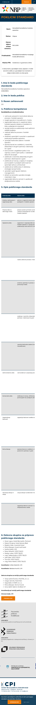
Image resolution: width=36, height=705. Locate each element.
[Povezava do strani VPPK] (13, 648)
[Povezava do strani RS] (18, 667)
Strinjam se (14, 702)
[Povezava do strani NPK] (10, 613)
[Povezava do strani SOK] (8, 630)
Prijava (26, 2)
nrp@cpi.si (25, 691)
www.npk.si (4, 620)
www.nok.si (4, 637)
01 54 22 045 (15, 691)
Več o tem (26, 702)
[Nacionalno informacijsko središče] (18, 8)
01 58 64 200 (6, 2)
